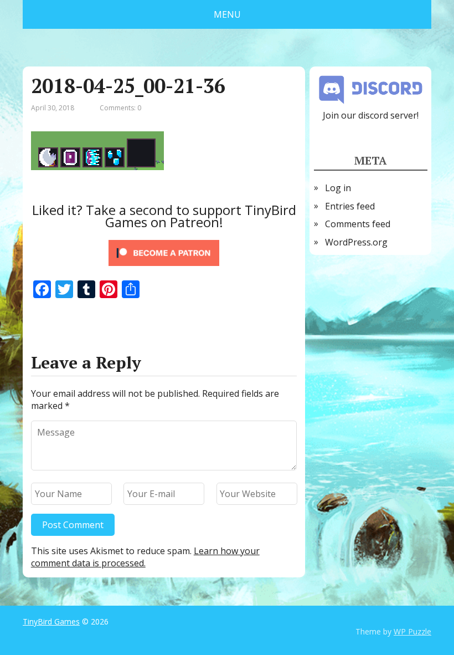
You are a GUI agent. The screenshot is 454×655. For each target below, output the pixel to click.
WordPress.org (356, 242)
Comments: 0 (120, 107)
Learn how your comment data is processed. (145, 557)
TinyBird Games (51, 621)
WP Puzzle (412, 631)
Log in (338, 188)
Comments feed (357, 224)
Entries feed (350, 206)
